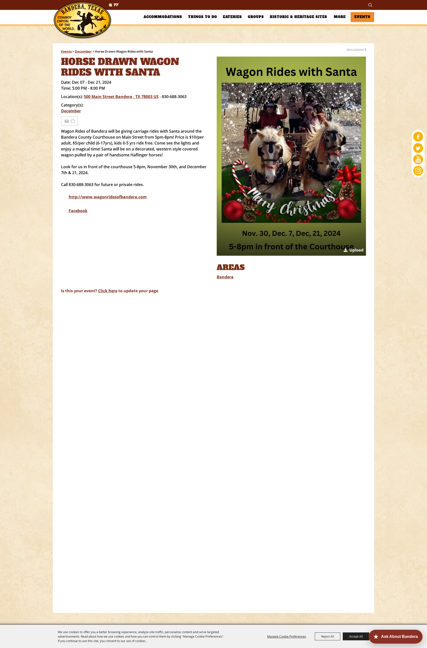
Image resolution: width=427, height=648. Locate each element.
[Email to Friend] (67, 121)
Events (362, 17)
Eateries (232, 17)
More (340, 17)
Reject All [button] (327, 636)
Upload (356, 250)
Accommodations (163, 17)
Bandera (225, 277)
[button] (291, 156)
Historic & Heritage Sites (298, 17)
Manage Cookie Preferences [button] (286, 636)
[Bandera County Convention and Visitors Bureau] (82, 20)
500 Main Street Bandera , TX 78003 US (121, 96)
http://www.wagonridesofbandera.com (108, 197)
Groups (256, 17)
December (83, 51)
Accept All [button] (356, 636)
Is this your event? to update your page (109, 290)
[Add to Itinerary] (73, 121)
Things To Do (202, 17)
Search (370, 5)
